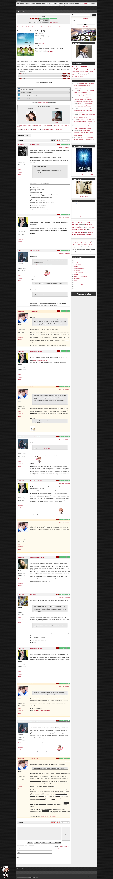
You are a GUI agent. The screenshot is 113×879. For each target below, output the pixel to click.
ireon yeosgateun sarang (79, 268)
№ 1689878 (35, 594)
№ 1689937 (40, 351)
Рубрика (74, 74)
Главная (19, 8)
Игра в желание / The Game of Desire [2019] (84, 174)
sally (83, 246)
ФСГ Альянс (54, 125)
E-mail (18, 852)
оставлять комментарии (43, 102)
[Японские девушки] (84, 215)
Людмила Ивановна (35, 557)
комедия (44, 46)
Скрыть (64, 848)
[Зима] (57, 120)
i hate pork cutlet (77, 288)
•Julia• (78, 241)
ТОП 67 (19, 165)
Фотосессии (76, 43)
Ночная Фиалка (34, 214)
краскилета (81, 83)
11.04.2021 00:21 (21, 721)
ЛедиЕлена (33, 144)
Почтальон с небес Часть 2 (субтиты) (29, 98)
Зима (57, 110)
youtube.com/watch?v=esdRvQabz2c (44, 264)
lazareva (91, 246)
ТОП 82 (19, 578)
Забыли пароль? (85, 26)
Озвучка (22, 125)
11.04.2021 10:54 (21, 480)
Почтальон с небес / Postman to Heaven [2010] (51, 26)
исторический (85, 73)
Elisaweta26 (82, 241)
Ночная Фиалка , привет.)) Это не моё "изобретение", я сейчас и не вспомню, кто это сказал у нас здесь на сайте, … (84, 116)
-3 (31, 18)
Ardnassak (32, 250)
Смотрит (19, 169)
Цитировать (67, 147)
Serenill (91, 242)
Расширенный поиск (37, 8)
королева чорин (77, 286)
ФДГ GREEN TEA (61, 125)
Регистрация (85, 18)
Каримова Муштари (85, 242)
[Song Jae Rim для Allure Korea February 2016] (84, 57)
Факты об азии (77, 201)
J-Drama (86, 71)
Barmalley (78, 244)
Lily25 (79, 103)
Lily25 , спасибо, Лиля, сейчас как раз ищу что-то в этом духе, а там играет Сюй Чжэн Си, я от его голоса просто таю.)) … (84, 121)
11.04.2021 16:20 (21, 311)
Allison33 (75, 246)
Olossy (79, 97)
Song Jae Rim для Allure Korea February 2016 (84, 58)
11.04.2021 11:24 (21, 436)
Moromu (90, 244)
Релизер (56, 122)
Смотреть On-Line (36, 26)
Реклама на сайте (84, 294)
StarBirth (82, 74)
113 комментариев (54, 22)
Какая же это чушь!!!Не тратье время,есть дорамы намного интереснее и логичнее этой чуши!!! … (84, 110)
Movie (30, 125)
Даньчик (86, 246)
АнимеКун (29, 8)
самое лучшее (77, 262)
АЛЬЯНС (48, 50)
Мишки (65, 846)
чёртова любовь (77, 264)
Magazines (84, 66)
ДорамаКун (19, 1)
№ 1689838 (36, 758)
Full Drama (88, 68)
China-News (91, 73)
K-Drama (82, 71)
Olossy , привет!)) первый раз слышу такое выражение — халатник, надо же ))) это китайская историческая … (84, 127)
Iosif (82, 244)
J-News (76, 73)
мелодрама (49, 46)
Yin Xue (32, 311)
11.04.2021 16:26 (21, 250)
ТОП (18, 11)
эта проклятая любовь (78, 272)
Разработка (84, 875)
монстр (75, 280)
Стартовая (53, 140)
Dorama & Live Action (26, 26)
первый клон (76, 274)
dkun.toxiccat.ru (71, 1)
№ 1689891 (40, 480)
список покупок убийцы (79, 284)
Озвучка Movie (39, 125)
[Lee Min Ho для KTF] (84, 193)
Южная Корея (41, 43)
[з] (69, 89)
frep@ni (74, 242)
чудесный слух (77, 278)
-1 (37, 18)
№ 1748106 (38, 144)
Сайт (18, 857)
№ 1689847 (38, 721)
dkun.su (64, 1)
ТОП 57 (19, 271)
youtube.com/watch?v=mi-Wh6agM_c (48, 816)
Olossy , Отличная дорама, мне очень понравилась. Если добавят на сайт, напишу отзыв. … (84, 139)
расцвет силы (77, 260)
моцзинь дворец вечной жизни (80, 276)
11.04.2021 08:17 (21, 594)
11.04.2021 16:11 (21, 351)
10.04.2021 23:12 (21, 758)
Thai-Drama (86, 74)
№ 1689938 (36, 311)
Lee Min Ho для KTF (84, 196)
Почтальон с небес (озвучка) (27, 89)
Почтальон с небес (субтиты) (27, 92)
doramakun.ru (92, 1)
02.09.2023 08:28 (21, 144)
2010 (42, 45)
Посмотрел (20, 170)
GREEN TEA (51, 51)
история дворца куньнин (79, 282)
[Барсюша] (31, 120)
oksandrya (86, 244)
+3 (55, 18)
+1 (49, 18)
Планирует (20, 172)
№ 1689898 (38, 436)
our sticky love (77, 270)
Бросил (19, 174)
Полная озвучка (79, 69)
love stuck (76, 266)
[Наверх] (5, 872)
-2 (34, 18)
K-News (75, 66)
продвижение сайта (92, 875)
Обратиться (61, 147)
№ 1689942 (38, 250)
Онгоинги (77, 71)
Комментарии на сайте (23, 135)
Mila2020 (79, 246)
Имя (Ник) (19, 848)
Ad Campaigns (80, 76)
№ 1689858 (40, 648)
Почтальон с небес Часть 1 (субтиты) (29, 95)
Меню (23, 8)
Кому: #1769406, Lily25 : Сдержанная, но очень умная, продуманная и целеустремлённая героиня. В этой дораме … (83, 99)
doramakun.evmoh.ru (82, 1)
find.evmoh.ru (85, 3)
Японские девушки (84, 216)
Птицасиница (83, 130)
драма (78, 68)
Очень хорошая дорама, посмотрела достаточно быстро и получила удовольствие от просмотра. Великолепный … (84, 105)
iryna (74, 244)
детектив (91, 74)
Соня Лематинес (83, 90)
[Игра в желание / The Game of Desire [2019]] (84, 171)
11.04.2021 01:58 (21, 648)
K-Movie (44, 125)
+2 (52, 18)
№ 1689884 (42, 557)
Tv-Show (90, 71)
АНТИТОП (23, 11)
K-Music (92, 69)
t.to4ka (78, 242)
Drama (80, 66)
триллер (78, 74)
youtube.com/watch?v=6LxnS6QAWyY (44, 448)
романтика (40, 46)
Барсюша (31, 110)
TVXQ (44, 50)
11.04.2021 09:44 (21, 557)
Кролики (61, 846)
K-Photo (90, 66)
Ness (31, 594)
